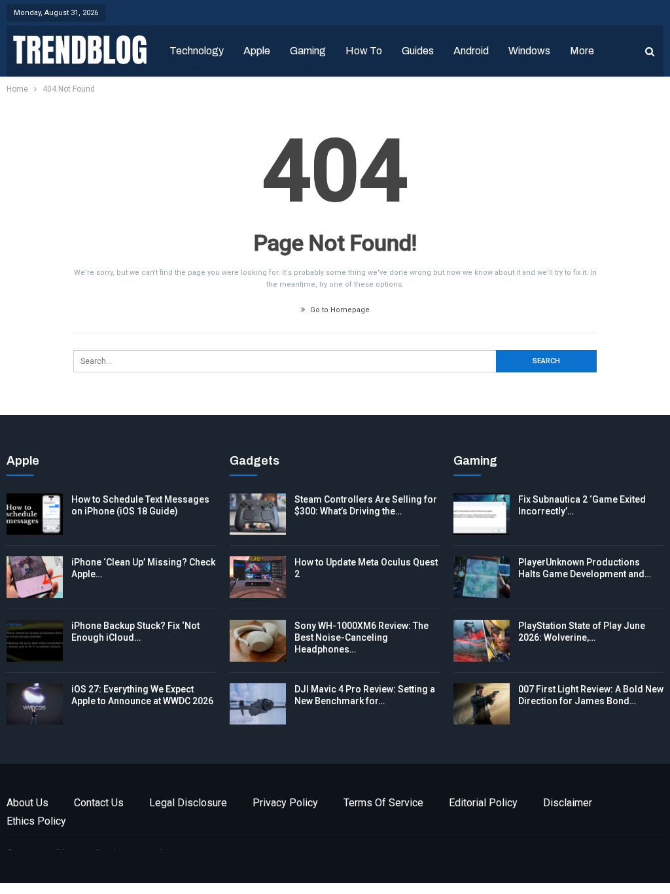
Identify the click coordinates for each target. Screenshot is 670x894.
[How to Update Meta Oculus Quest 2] (258, 577)
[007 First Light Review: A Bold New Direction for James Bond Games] (481, 704)
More (582, 50)
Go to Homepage (339, 310)
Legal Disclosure (188, 802)
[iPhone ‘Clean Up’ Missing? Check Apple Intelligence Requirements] (35, 577)
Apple (256, 50)
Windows (529, 50)
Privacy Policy (285, 802)
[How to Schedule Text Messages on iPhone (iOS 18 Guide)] (35, 514)
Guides (418, 50)
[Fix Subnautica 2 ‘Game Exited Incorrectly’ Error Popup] (481, 514)
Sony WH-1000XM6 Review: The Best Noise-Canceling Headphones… (361, 637)
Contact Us (99, 802)
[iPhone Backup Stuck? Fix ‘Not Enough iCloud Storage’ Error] (35, 641)
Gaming (308, 50)
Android (471, 50)
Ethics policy (36, 821)
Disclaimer (567, 802)
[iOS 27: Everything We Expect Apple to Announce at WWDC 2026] (35, 704)
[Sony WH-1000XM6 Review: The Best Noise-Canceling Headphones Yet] (258, 641)
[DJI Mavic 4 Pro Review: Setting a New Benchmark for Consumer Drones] (258, 704)
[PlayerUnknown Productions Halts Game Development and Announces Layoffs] (481, 577)
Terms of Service (383, 802)
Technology (196, 50)
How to (363, 50)
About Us (27, 802)
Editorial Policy (483, 802)
